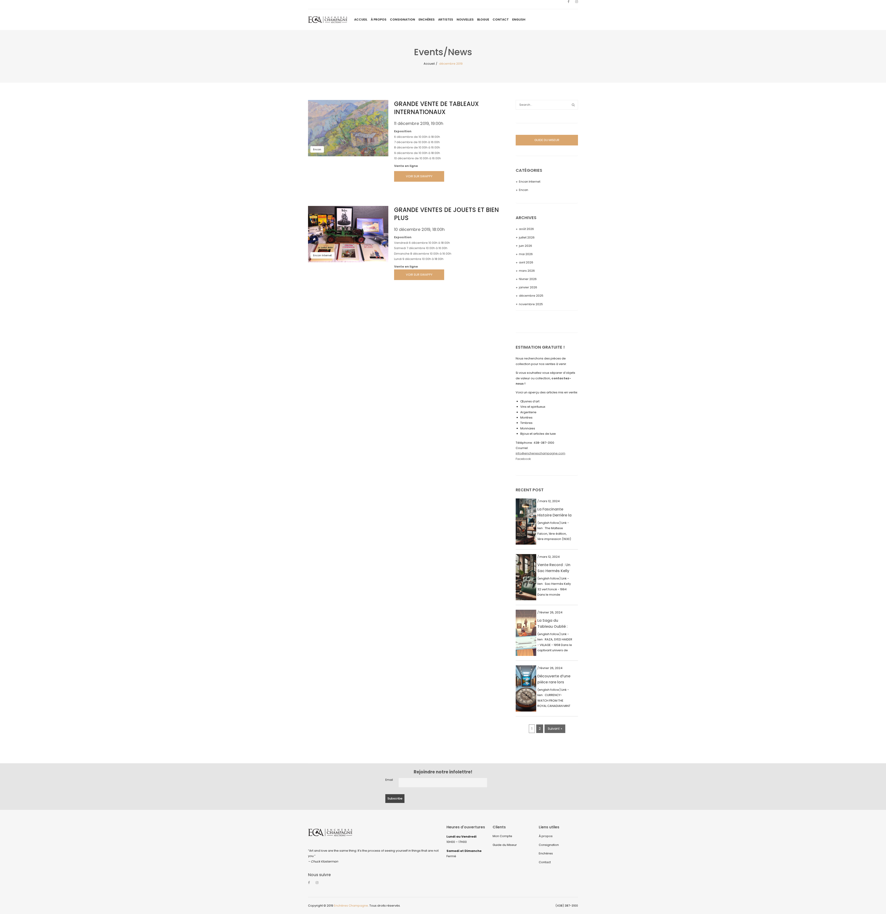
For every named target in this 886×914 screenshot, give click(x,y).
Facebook (523, 459)
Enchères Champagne (351, 905)
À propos (546, 836)
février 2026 (528, 279)
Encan (317, 149)
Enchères (546, 853)
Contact (545, 862)
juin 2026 (525, 246)
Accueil (429, 63)
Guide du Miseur (505, 845)
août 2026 (526, 229)
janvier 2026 (528, 287)
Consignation (549, 845)
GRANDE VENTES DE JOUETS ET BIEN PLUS (446, 214)
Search (573, 104)
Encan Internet (322, 255)
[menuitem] (360, 20)
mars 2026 (527, 270)
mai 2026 (526, 254)
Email (389, 780)
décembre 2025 (531, 295)
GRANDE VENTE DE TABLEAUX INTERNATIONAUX (436, 108)
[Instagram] (576, 4)
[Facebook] (568, 4)
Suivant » (555, 728)
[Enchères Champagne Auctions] (327, 19)
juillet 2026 (527, 237)
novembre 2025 (531, 304)
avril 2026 (526, 262)
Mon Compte (502, 836)
